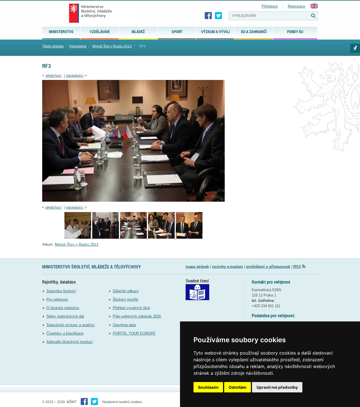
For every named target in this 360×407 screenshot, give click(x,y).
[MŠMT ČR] (90, 13)
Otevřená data (124, 325)
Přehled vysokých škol (131, 308)
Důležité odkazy (126, 291)
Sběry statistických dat (65, 316)
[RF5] (189, 237)
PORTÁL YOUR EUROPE (134, 333)
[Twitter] (218, 15)
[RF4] (162, 237)
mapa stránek (197, 267)
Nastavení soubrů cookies (122, 402)
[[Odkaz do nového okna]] (197, 299)
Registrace (296, 6)
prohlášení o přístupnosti (268, 267)
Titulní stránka (53, 46)
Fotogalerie (78, 46)
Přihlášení (270, 6)
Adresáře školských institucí (69, 342)
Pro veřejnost (57, 299)
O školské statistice (62, 308)
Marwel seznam (355, 48)
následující (75, 75)
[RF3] (133, 200)
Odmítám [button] (237, 387)
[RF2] (106, 237)
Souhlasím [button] (208, 387)
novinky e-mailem (227, 267)
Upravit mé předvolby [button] (277, 387)
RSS (297, 267)
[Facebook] (208, 15)
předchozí (54, 75)
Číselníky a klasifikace (65, 333)
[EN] (314, 7)
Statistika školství (61, 291)
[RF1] (78, 237)
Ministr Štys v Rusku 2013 (112, 46)
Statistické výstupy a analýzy (70, 325)
